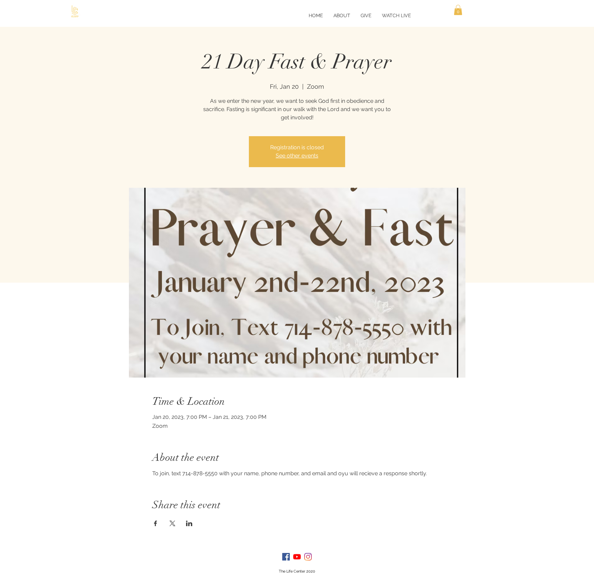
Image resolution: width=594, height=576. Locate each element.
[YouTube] (297, 557)
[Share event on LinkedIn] (189, 523)
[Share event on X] (172, 523)
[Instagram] (308, 557)
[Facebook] (286, 557)
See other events (297, 155)
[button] (458, 10)
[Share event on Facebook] (155, 523)
